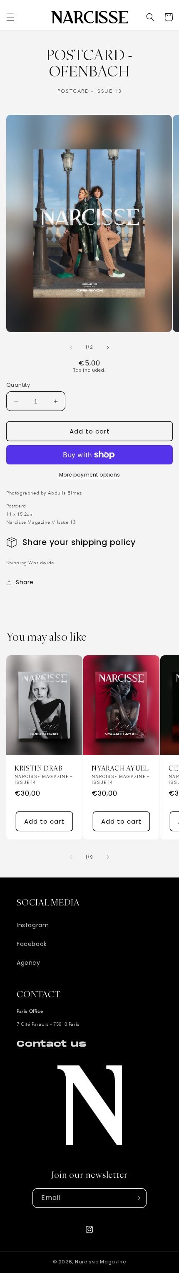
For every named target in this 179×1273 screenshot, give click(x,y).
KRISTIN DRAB (38, 768)
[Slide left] (71, 347)
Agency (28, 963)
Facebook (32, 944)
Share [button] (25, 582)
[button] (10, 17)
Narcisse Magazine (100, 1261)
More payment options (89, 474)
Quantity (18, 385)
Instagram (33, 925)
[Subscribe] (137, 1198)
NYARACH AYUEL (120, 768)
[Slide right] (108, 347)
